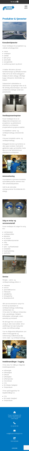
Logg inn (14, 448)
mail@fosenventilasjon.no (14, 433)
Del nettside (14, 441)
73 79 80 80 (14, 426)
